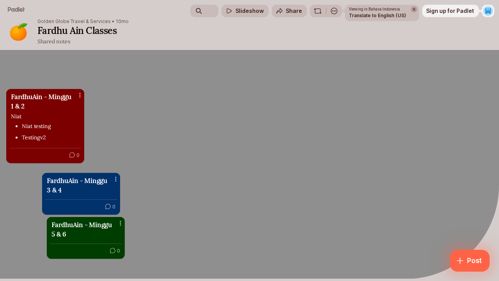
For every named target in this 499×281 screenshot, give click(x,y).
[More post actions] (120, 223)
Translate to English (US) (377, 15)
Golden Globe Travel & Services (74, 21)
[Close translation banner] (414, 9)
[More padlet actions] (334, 11)
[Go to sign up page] (488, 11)
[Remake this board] (318, 11)
